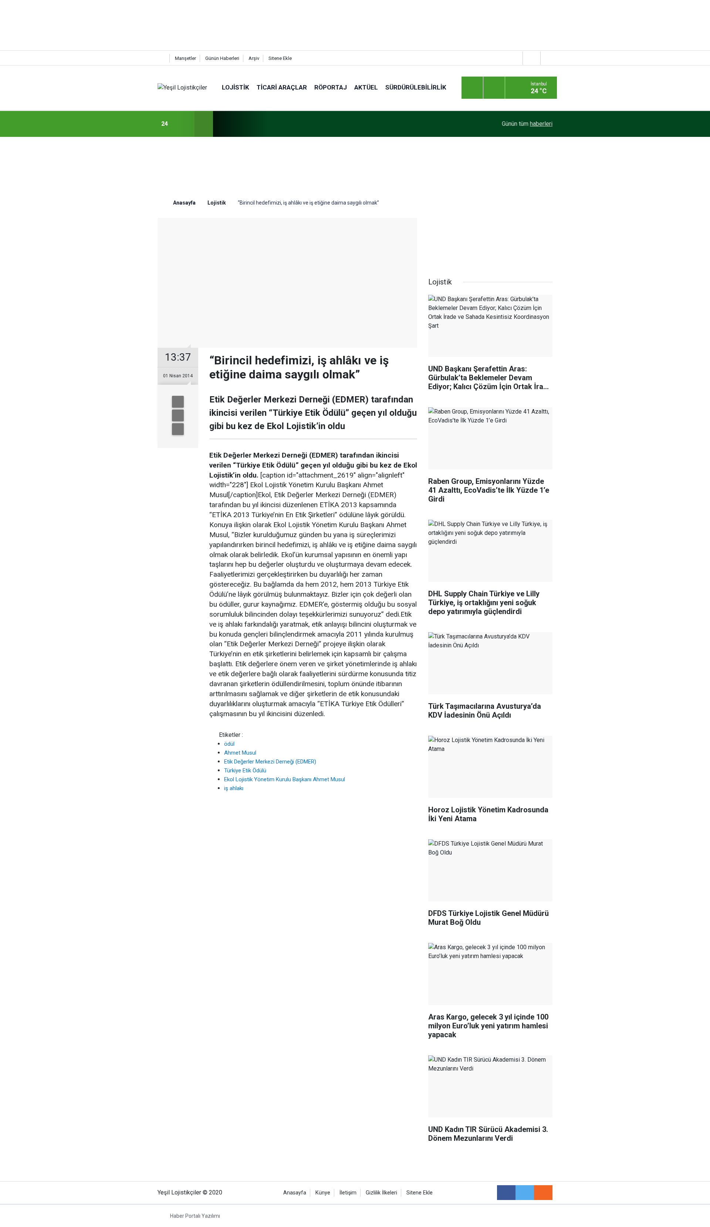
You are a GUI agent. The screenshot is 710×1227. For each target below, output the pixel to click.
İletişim (347, 1193)
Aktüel (366, 87)
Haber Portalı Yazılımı (195, 1216)
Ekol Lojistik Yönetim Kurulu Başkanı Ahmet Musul (284, 779)
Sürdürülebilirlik (415, 87)
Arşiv (253, 58)
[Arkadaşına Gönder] (178, 402)
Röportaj (330, 87)
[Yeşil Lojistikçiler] (182, 87)
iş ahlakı (233, 788)
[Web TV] (531, 57)
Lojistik (235, 87)
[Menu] (472, 88)
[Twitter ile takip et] (524, 1192)
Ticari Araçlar (282, 87)
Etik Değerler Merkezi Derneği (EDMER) (270, 761)
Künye (322, 1193)
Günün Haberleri (222, 58)
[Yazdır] (178, 415)
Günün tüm (527, 123)
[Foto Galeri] (548, 57)
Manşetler (185, 58)
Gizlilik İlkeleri (381, 1193)
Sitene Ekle (280, 58)
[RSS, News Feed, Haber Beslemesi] (543, 1192)
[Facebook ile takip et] (506, 1192)
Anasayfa (294, 1193)
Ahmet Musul (240, 752)
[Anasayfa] (162, 58)
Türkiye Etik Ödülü (245, 770)
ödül (229, 744)
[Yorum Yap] (178, 429)
